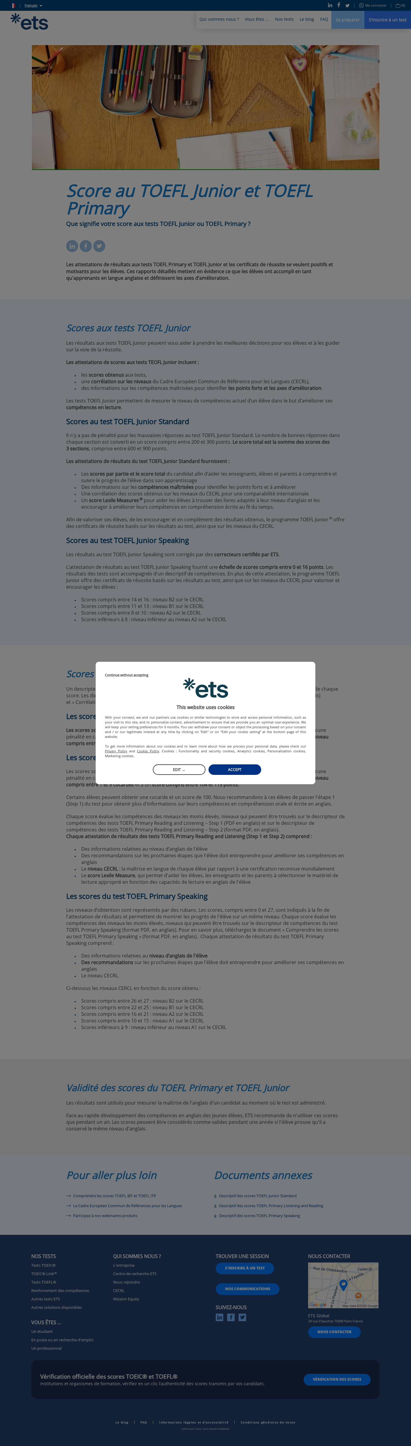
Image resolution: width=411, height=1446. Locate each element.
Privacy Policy (116, 751)
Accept (235, 769)
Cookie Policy (148, 751)
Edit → (179, 769)
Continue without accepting (126, 675)
